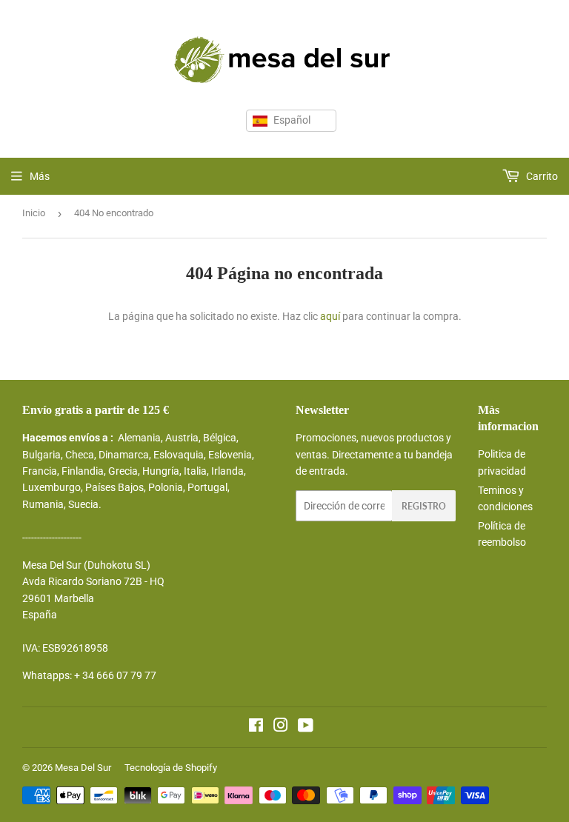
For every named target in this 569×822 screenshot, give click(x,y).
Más (40, 176)
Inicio (33, 212)
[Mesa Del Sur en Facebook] (256, 727)
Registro (424, 506)
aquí (330, 316)
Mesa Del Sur (83, 767)
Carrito (541, 176)
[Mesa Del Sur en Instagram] (280, 727)
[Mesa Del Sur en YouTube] (305, 727)
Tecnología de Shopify (170, 767)
